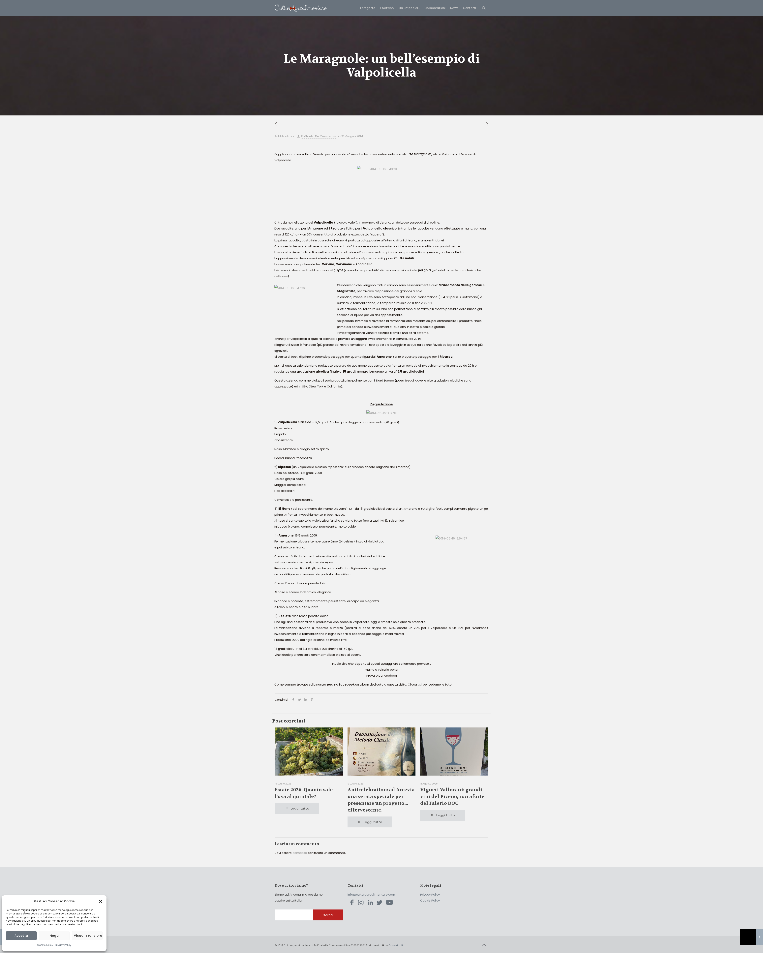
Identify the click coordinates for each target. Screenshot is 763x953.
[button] (101, 901)
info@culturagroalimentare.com (371, 894)
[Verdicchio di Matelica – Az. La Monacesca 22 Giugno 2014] (751, 937)
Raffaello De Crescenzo (318, 136)
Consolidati (395, 945)
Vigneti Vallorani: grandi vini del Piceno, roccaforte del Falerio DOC (452, 796)
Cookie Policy (45, 945)
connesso (299, 853)
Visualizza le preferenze (88, 936)
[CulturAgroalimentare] (301, 8)
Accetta (21, 936)
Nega (54, 936)
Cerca (328, 915)
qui (420, 684)
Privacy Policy (63, 945)
